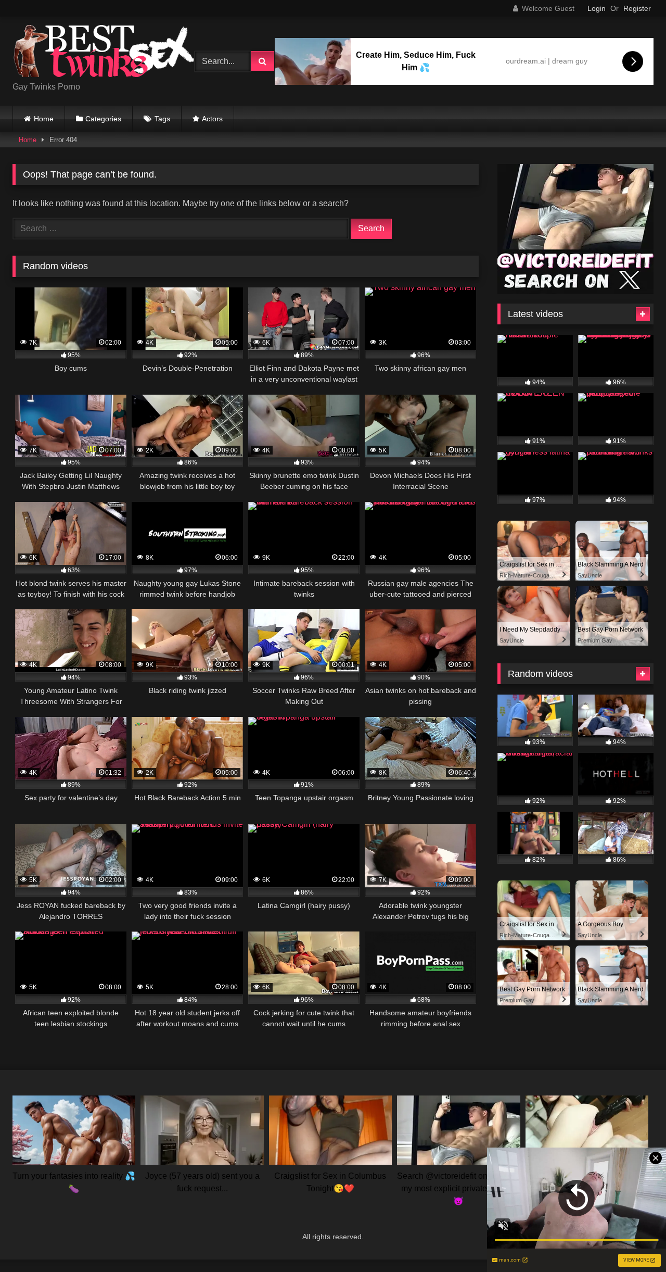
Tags (162, 119)
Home (44, 119)
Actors (212, 119)
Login (596, 8)
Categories (103, 119)
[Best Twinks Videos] (103, 53)
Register (637, 8)
